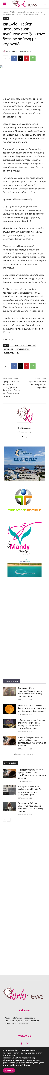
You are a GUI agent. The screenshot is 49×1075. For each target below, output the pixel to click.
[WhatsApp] (33, 58)
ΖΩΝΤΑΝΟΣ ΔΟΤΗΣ (18, 345)
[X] (20, 58)
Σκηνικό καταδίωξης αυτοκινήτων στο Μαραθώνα (36, 384)
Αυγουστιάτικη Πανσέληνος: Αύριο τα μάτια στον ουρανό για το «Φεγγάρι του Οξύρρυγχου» (32, 708)
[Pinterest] (26, 58)
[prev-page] (4, 820)
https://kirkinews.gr (24, 432)
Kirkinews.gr (13, 51)
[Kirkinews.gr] (4, 51)
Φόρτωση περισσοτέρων (23, 754)
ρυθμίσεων (25, 1065)
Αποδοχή (9, 1070)
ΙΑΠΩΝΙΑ (31, 345)
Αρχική (5, 12)
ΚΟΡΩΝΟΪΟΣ (8, 349)
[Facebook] (14, 58)
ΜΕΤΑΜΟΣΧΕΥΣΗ (22, 349)
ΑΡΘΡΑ (12, 12)
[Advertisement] (24, 605)
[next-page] (8, 820)
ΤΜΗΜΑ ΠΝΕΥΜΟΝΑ (11, 353)
